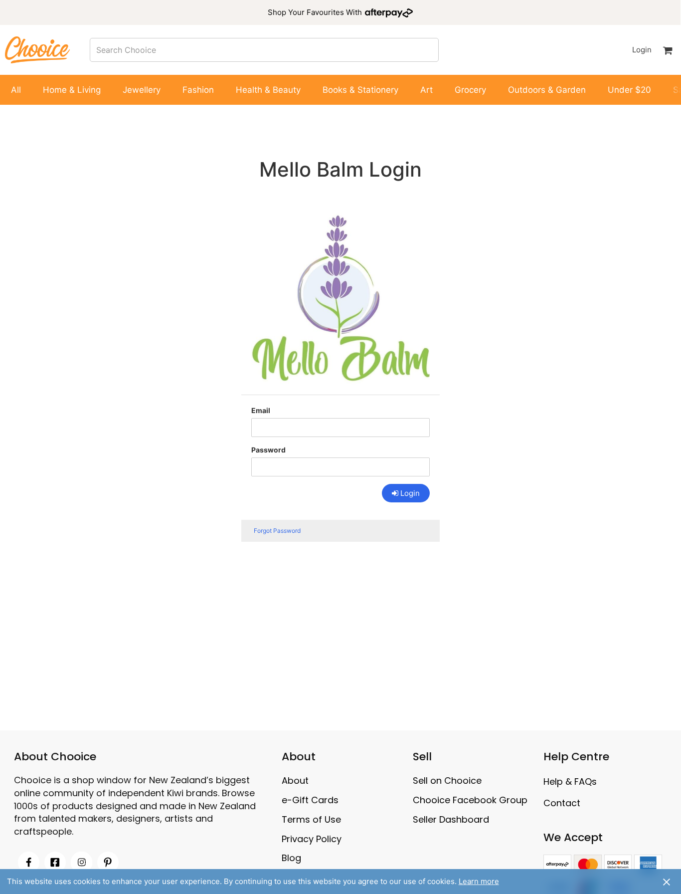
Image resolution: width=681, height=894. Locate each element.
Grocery (470, 90)
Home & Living (72, 90)
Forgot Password (277, 530)
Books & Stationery (360, 90)
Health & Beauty (268, 90)
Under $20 (629, 90)
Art (426, 90)
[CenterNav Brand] (37, 49)
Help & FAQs (570, 781)
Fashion (198, 90)
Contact (561, 803)
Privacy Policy (311, 839)
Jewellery (142, 90)
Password (268, 450)
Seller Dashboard (451, 819)
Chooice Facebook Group (470, 800)
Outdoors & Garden (547, 90)
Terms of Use (311, 819)
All (16, 90)
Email (260, 410)
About (295, 780)
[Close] (666, 881)
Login (642, 49)
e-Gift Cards (310, 800)
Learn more (479, 881)
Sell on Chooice (447, 780)
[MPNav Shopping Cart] (668, 50)
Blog (291, 858)
